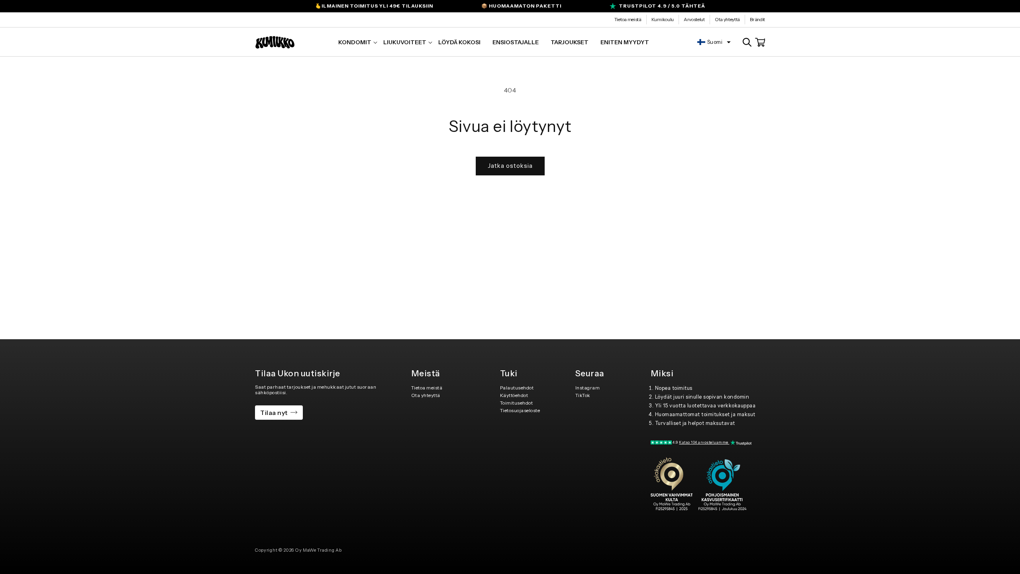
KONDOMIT (354, 42)
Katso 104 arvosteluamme (704, 442)
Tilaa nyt (274, 413)
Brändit (757, 19)
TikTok (582, 395)
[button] (354, 42)
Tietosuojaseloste (520, 410)
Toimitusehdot (516, 403)
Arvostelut (694, 19)
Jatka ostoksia (510, 165)
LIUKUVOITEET (404, 42)
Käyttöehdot (514, 395)
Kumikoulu (662, 19)
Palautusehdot (517, 388)
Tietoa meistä (627, 19)
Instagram (587, 388)
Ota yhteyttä (727, 19)
